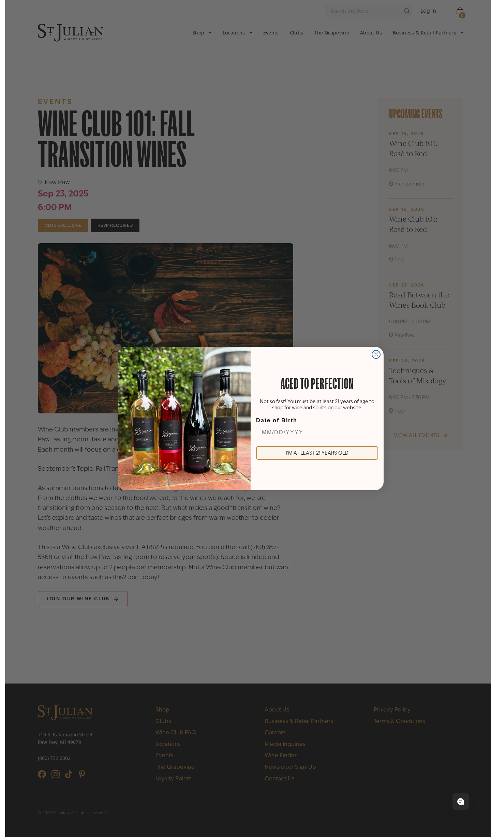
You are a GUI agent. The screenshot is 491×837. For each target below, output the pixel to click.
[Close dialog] (376, 354)
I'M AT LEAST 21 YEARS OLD (317, 453)
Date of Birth (276, 420)
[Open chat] (460, 801)
